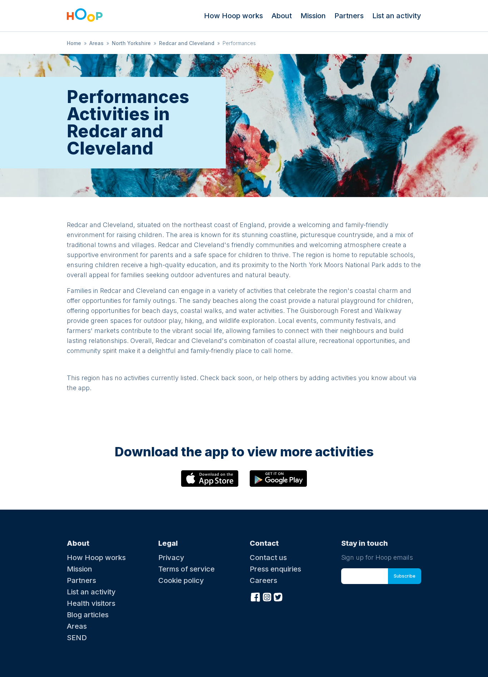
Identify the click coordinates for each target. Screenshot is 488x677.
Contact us (268, 557)
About (282, 15)
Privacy (171, 557)
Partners (349, 15)
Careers (263, 580)
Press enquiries (275, 569)
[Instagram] (267, 596)
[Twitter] (278, 596)
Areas (96, 43)
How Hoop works (233, 15)
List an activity (396, 15)
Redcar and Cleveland (186, 43)
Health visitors (91, 603)
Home (74, 43)
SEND (77, 637)
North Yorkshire (131, 43)
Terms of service (186, 569)
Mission (313, 15)
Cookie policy (181, 580)
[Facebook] (255, 596)
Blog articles (88, 614)
